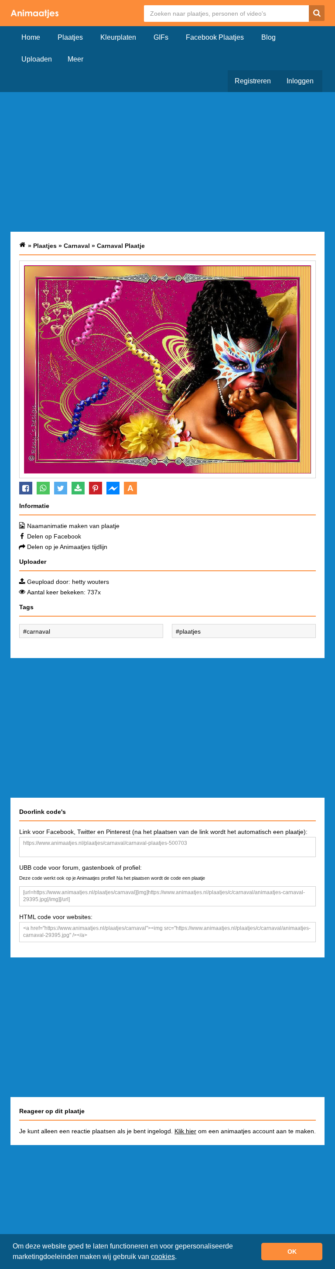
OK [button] (292, 1251)
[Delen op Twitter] (60, 488)
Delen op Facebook (54, 536)
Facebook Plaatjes (215, 37)
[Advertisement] (167, 162)
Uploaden (36, 59)
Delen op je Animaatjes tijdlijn (67, 546)
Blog (268, 37)
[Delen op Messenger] (113, 488)
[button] (179, 1257)
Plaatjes (70, 37)
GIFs (161, 37)
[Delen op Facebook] (25, 488)
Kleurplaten (118, 37)
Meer (75, 59)
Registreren (253, 81)
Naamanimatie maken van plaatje (73, 525)
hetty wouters (90, 581)
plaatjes (190, 631)
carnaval (38, 631)
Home (30, 37)
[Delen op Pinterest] (95, 488)
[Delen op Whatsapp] (43, 488)
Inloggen (300, 81)
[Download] (78, 488)
